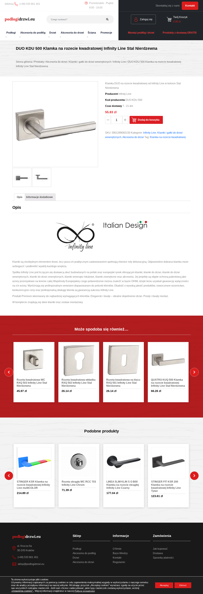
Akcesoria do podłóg (84, 553)
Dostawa (158, 553)
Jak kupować (160, 548)
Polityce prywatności (85, 591)
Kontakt (190, 5)
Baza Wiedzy (120, 553)
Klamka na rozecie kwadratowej (168, 137)
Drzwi (76, 557)
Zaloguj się (145, 19)
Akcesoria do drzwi (133, 137)
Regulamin (119, 562)
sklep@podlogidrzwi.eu (31, 564)
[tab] (19, 197)
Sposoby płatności (163, 557)
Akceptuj (164, 585)
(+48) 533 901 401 (28, 557)
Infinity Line (149, 132)
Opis (19, 197)
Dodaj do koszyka (148, 119)
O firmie (117, 548)
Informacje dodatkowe (39, 197)
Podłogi (77, 548)
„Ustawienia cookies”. (22, 591)
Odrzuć (183, 585)
